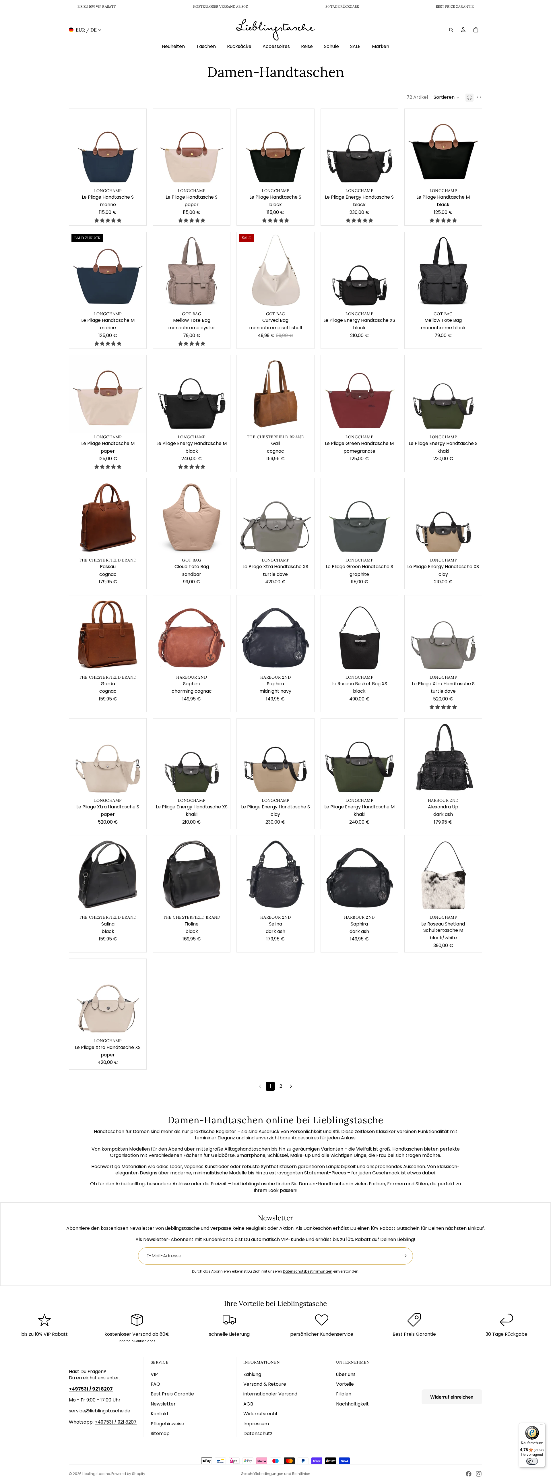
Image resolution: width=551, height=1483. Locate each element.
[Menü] (541, 1426)
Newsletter (163, 1404)
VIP (154, 1374)
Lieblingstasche (96, 1473)
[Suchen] (451, 29)
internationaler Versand (270, 1394)
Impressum (256, 1423)
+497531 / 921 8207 (116, 1422)
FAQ (155, 1384)
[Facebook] (468, 1473)
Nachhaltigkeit (352, 1404)
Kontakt (160, 1413)
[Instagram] (478, 1473)
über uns (346, 1374)
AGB (248, 1404)
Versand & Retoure (264, 1384)
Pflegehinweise (167, 1423)
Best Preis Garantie (172, 1394)
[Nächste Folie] (137, 147)
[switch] (532, 1461)
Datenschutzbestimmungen (307, 1271)
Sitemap (160, 1433)
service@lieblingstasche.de (99, 1411)
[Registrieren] (404, 1256)
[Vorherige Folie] (77, 147)
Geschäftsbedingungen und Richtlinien (275, 1473)
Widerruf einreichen (452, 1397)
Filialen (343, 1394)
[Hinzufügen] (137, 177)
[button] (447, 97)
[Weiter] (291, 1086)
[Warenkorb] (475, 29)
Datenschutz (257, 1433)
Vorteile (345, 1384)
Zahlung (252, 1374)
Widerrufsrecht (260, 1413)
